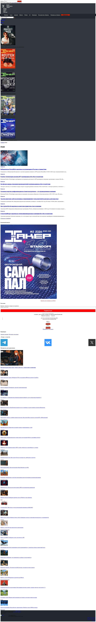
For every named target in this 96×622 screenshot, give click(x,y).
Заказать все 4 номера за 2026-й (48, 300)
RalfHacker (3, 439)
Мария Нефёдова (4, 419)
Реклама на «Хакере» (55, 14)
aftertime (2, 389)
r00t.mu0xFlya (3, 569)
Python (26, 14)
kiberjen (2, 399)
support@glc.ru (18, 610)
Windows (6, 14)
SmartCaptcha (51, 313)
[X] (91, 342)
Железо (21, 14)
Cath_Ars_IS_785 (4, 589)
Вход (94, 2)
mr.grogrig (2, 429)
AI (29, 14)
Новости (3, 166)
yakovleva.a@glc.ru (17, 611)
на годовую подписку (16, 2)
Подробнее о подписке (48, 329)
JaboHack (2, 549)
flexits (2, 599)
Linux (11, 14)
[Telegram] (4, 342)
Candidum (3, 509)
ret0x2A (2, 369)
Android (16, 14)
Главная (2, 142)
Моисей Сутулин (4, 479)
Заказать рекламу (5, 334)
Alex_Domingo (3, 409)
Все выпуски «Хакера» (43, 14)
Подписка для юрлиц (13, 334)
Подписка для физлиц (91, 617)
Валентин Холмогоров (5, 529)
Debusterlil (3, 609)
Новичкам (34, 14)
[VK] (48, 342)
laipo (2, 499)
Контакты (93, 620)
